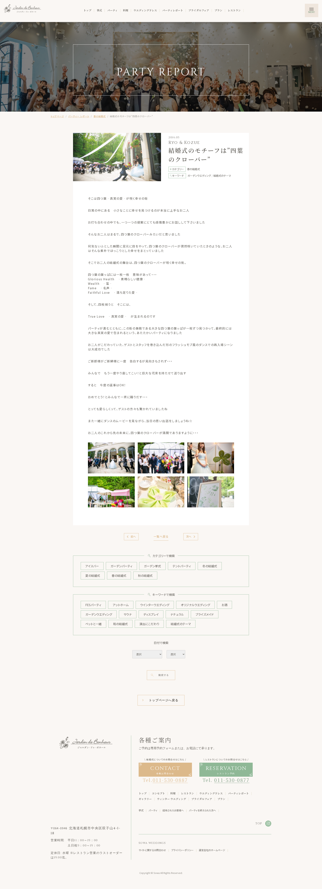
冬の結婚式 (209, 566)
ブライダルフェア (198, 10)
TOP (258, 823)
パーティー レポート (78, 116)
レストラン (234, 10)
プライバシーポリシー (182, 850)
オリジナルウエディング (195, 605)
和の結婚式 (120, 624)
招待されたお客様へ (173, 810)
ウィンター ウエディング (171, 799)
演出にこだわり (149, 624)
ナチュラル (177, 614)
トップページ (57, 116)
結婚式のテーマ (181, 624)
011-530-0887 (170, 779)
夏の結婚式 (92, 575)
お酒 (224, 605)
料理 (125, 10)
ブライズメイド (204, 614)
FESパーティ (93, 605)
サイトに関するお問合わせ (152, 850)
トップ (87, 10)
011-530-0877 (231, 779)
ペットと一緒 (93, 624)
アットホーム (121, 605)
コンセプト (158, 793)
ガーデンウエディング (98, 614)
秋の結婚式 (145, 575)
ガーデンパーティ (121, 566)
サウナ (128, 614)
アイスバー (92, 566)
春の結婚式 (100, 116)
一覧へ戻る (161, 536)
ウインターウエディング (154, 605)
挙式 (99, 10)
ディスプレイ (151, 614)
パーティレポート (172, 10)
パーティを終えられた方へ (202, 810)
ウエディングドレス (145, 10)
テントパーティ (182, 566)
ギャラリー (145, 799)
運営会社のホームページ (212, 850)
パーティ (112, 10)
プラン (218, 10)
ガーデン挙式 (152, 566)
